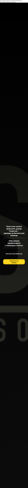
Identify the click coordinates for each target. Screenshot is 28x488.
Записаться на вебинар (14, 262)
